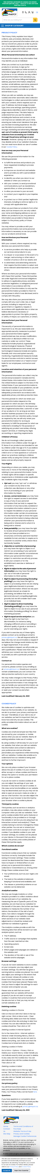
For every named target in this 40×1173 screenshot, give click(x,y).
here (35, 1092)
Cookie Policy (11, 147)
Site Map (6, 1134)
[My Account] (29, 12)
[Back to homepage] (10, 12)
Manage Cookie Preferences (24, 1136)
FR (37, 12)
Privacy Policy (13, 1167)
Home (5, 1126)
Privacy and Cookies (21, 1134)
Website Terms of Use (22, 1131)
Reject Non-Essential (21, 1170)
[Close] (37, 1159)
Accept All (6, 1170)
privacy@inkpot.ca (9, 637)
